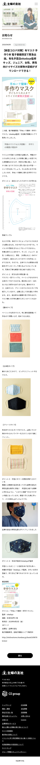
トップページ (6, 705)
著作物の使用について (9, 734)
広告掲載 (24, 705)
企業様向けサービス (9, 723)
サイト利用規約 (7, 731)
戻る (20, 655)
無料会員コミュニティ (9, 716)
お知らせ (5, 720)
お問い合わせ (25, 716)
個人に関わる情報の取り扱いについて (15, 727)
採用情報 (24, 712)
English (23, 720)
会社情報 (24, 709)
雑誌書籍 (6, 709)
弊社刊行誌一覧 (7, 712)
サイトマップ (6, 748)
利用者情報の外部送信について (13, 744)
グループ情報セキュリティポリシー (14, 752)
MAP (24, 686)
